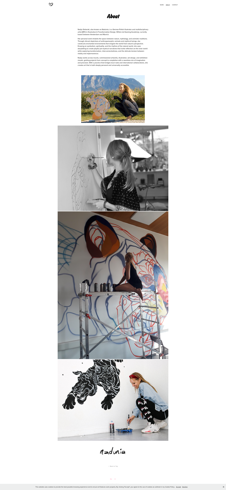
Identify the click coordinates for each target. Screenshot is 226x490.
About (168, 5)
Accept (178, 487)
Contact (175, 5)
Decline (185, 487)
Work (162, 5)
